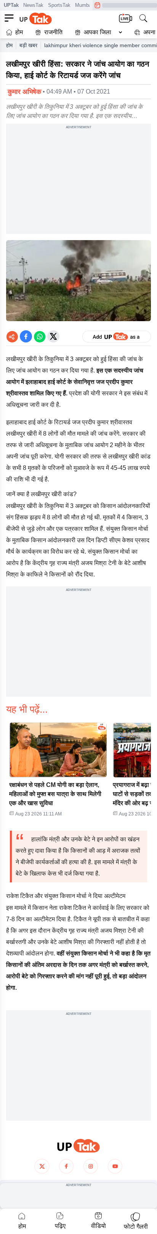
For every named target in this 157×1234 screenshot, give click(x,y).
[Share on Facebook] (26, 336)
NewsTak (33, 5)
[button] (97, 32)
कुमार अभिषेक (24, 92)
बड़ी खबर (28, 45)
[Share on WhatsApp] (40, 336)
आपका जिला (97, 32)
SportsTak (59, 5)
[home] (78, 1146)
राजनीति (53, 32)
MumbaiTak (88, 5)
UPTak (11, 5)
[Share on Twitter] (53, 336)
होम (19, 32)
